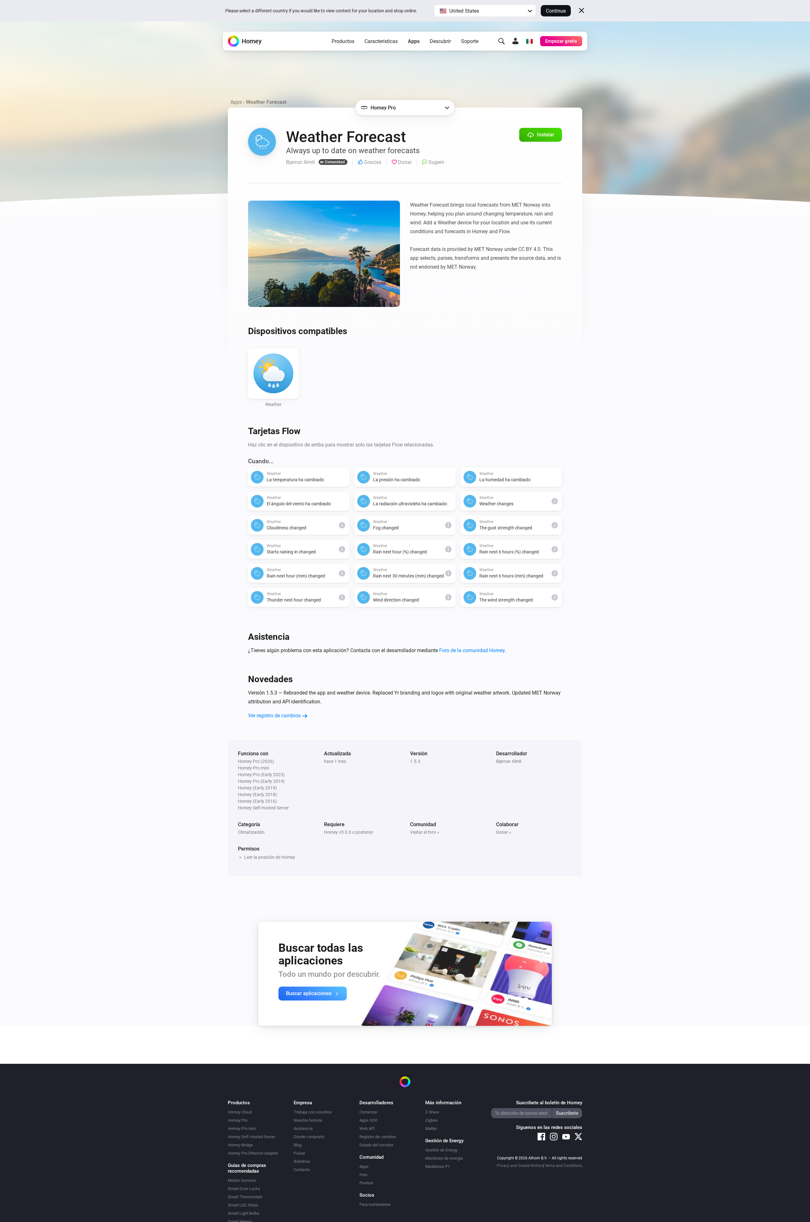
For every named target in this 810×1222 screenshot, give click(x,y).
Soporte (469, 41)
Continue (556, 11)
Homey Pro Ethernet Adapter (253, 1153)
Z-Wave (432, 1112)
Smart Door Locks (244, 1188)
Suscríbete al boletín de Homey (549, 1103)
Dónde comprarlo (309, 1136)
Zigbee (431, 1120)
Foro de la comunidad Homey (472, 650)
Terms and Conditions (563, 1165)
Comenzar (368, 1112)
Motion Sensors (242, 1180)
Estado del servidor (376, 1145)
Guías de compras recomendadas (247, 1168)
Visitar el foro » (424, 832)
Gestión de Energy (441, 1150)
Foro (363, 1174)
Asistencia (303, 1128)
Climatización (251, 832)
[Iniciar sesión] (515, 41)
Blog (298, 1145)
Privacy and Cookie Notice (519, 1165)
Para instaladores (375, 1204)
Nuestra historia (308, 1120)
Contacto (302, 1169)
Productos (343, 41)
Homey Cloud (240, 1112)
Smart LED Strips (243, 1205)
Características (381, 41)
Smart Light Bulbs (243, 1213)
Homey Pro (237, 1120)
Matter (431, 1128)
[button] (485, 10)
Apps (414, 41)
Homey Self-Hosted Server (251, 1136)
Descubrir (440, 41)
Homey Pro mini (242, 1128)
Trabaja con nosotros (313, 1112)
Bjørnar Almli (508, 761)
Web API (367, 1128)
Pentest (366, 1183)
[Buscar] (501, 41)
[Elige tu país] (529, 41)
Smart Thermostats (245, 1196)
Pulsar (299, 1153)
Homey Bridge (240, 1145)
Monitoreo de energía (444, 1158)
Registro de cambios (377, 1136)
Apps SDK (368, 1120)
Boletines (302, 1161)
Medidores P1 (437, 1166)
